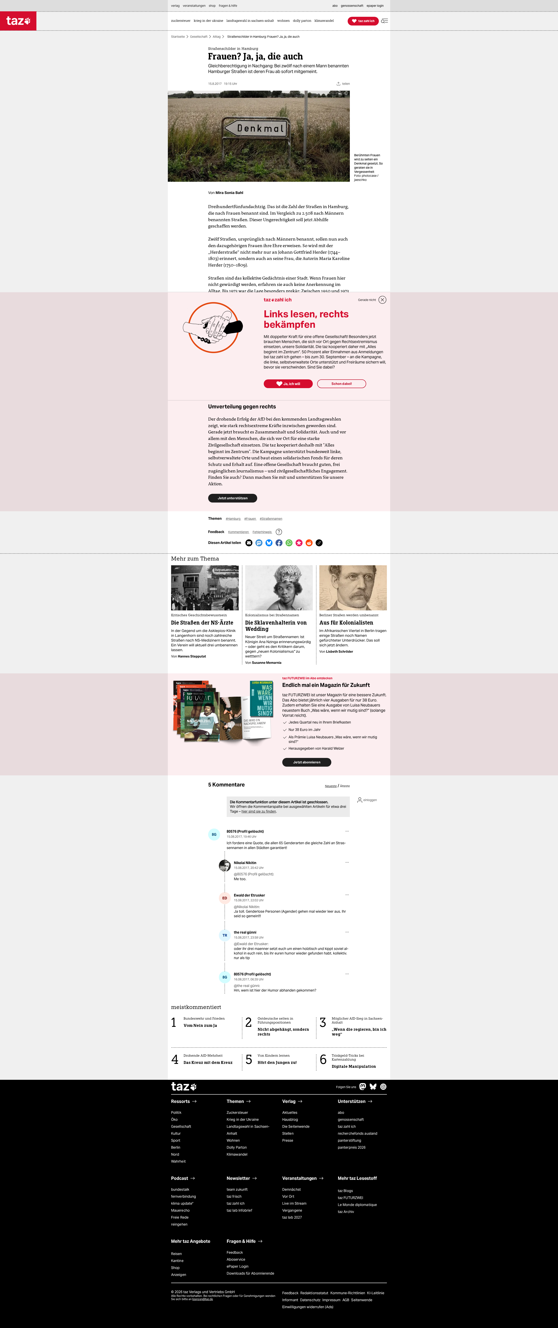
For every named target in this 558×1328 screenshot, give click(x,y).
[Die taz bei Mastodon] (362, 1089)
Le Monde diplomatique (357, 1204)
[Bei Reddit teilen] (309, 542)
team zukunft (237, 1189)
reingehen (179, 1224)
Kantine (177, 1260)
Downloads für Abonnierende (250, 1273)
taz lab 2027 (292, 1217)
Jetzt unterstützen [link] (233, 498)
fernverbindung (183, 1196)
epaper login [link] (375, 6)
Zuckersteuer (237, 1112)
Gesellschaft (199, 36)
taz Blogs (345, 1191)
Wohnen (233, 1140)
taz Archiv (346, 1211)
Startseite (178, 36)
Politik (176, 1112)
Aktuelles (289, 1112)
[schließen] (382, 299)
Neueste (331, 786)
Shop (175, 1267)
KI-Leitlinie (375, 1293)
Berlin (175, 1147)
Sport (175, 1140)
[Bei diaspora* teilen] (299, 542)
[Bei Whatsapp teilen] (289, 542)
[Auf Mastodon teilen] (258, 542)
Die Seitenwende (296, 1126)
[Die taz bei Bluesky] (373, 1089)
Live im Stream (294, 1203)
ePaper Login (237, 1266)
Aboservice (236, 1259)
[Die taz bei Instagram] (383, 1089)
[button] (384, 21)
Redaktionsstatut (314, 1293)
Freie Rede (180, 1217)
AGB (346, 1300)
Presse (287, 1140)
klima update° (182, 1203)
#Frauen (250, 519)
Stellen (288, 1133)
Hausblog (290, 1119)
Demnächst (291, 1189)
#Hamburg (233, 519)
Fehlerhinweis (262, 532)
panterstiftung (349, 1140)
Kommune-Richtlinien (348, 1293)
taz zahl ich (347, 1126)
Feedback (235, 1252)
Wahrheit (178, 1161)
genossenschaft (351, 1119)
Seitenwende (361, 1300)
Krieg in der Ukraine (243, 1119)
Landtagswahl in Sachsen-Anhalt (248, 1130)
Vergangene (292, 1210)
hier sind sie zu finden (259, 811)
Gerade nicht (367, 300)
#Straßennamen (271, 519)
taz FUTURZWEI (350, 1198)
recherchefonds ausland (357, 1133)
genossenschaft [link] (352, 6)
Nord (175, 1154)
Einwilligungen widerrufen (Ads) (307, 1307)
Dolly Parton (237, 1147)
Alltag (217, 36)
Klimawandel (237, 1154)
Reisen (176, 1254)
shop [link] (212, 6)
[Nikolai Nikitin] (225, 866)
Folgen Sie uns (346, 1087)
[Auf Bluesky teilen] (268, 542)
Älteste (345, 786)
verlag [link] (175, 6)
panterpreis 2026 (352, 1147)
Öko (174, 1119)
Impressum (331, 1300)
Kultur (176, 1133)
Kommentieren (238, 532)
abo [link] (335, 6)
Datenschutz (310, 1300)
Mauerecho (180, 1210)
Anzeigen (178, 1274)
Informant (290, 1300)
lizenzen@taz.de (202, 1299)
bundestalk (180, 1189)
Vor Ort (288, 1196)
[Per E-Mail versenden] (248, 542)
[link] (182, 21)
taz (184, 1087)
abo (341, 1112)
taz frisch (234, 1196)
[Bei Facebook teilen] (279, 542)
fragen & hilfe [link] (228, 6)
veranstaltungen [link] (194, 6)
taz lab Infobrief (239, 1210)
